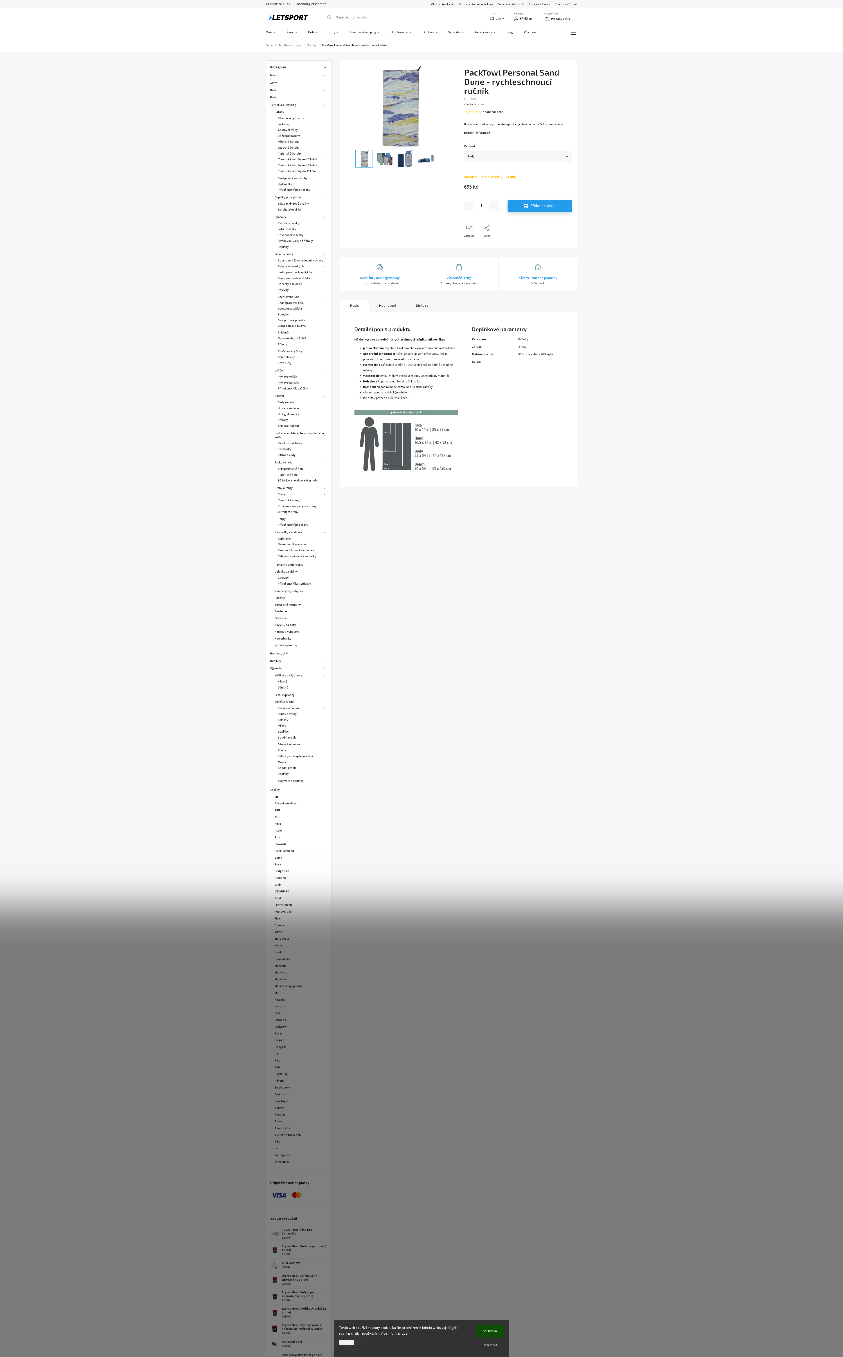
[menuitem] (273, 32)
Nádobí (279, 396)
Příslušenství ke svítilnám (294, 584)
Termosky (284, 449)
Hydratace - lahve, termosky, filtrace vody (299, 435)
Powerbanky (283, 638)
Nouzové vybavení (287, 632)
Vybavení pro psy (286, 645)
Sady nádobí (286, 402)
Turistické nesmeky (288, 605)
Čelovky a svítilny (286, 571)
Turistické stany (288, 500)
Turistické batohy (290, 153)
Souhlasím (490, 1331)
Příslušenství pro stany (293, 525)
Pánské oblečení (289, 708)
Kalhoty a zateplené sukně (295, 756)
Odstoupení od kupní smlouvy (476, 4)
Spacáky (280, 217)
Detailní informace (477, 133)
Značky (275, 790)
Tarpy (282, 519)
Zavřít (565, 243)
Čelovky (283, 578)
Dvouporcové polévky (291, 320)
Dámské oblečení (289, 744)
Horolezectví (279, 653)
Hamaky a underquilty (289, 565)
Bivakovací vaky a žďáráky (295, 241)
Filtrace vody (286, 455)
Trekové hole (283, 462)
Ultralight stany (288, 512)
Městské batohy (288, 142)
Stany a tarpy (284, 488)
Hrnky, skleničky (288, 414)
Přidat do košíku (544, 206)
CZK (498, 19)
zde (405, 1333)
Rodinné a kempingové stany (297, 506)
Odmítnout (490, 1345)
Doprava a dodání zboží (510, 4)
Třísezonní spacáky (290, 235)
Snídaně (283, 332)
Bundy (282, 750)
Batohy (279, 112)
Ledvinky (284, 124)
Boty (273, 97)
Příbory (283, 420)
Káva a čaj (284, 363)
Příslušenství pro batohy (294, 190)
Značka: (474, 104)
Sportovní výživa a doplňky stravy (300, 260)
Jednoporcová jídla (291, 303)
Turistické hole (288, 475)
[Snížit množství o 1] (469, 206)
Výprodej (276, 668)
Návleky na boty (285, 625)
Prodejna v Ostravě (566, 4)
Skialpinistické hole (291, 469)
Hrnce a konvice (288, 408)
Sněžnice (281, 611)
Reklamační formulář (539, 4)
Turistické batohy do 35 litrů (297, 171)
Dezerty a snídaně (290, 284)
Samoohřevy (286, 357)
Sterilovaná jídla (288, 297)
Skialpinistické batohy (292, 178)
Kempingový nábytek (289, 591)
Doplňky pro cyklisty (288, 197)
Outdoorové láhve (290, 443)
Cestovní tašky (288, 130)
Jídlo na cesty (284, 254)
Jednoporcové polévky (292, 326)
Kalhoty (283, 720)
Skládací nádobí (288, 426)
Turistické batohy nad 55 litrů (297, 159)
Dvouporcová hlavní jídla (294, 278)
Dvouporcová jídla (290, 308)
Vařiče (279, 370)
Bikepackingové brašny (293, 204)
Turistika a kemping (283, 105)
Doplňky (283, 247)
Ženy (273, 83)
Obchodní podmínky (442, 4)
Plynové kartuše (289, 383)
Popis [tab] (354, 305)
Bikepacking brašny (291, 118)
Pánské (282, 681)
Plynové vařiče (287, 377)
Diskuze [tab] (422, 305)
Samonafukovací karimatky (296, 550)
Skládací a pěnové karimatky (297, 556)
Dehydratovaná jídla (291, 266)
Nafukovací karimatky (292, 544)
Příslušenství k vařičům (293, 388)
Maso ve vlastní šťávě (292, 338)
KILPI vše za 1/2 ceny (288, 675)
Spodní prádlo (287, 737)
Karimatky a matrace (289, 532)
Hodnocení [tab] (387, 305)
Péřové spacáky (288, 223)
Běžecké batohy (289, 136)
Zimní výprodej (284, 702)
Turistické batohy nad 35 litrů (297, 165)
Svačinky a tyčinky (290, 351)
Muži (273, 75)
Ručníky (280, 598)
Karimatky (285, 539)
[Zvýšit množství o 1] (494, 206)
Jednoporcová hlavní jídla (295, 272)
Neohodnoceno (493, 112)
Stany (282, 494)
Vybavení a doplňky (291, 781)
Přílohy (282, 344)
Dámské (283, 687)
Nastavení (347, 1342)
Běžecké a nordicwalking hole (298, 480)
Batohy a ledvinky (290, 209)
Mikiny (282, 726)
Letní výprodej (284, 695)
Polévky (283, 290)
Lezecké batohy (288, 148)
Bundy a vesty (287, 714)
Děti (273, 90)
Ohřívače (281, 618)
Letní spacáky (287, 229)
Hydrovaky (285, 184)
